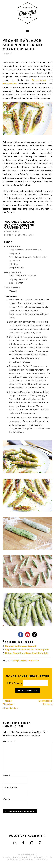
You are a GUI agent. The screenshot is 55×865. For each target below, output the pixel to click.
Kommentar (9, 741)
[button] (20, 634)
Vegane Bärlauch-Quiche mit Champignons (27, 649)
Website (7, 799)
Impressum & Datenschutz (17, 857)
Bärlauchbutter (10, 83)
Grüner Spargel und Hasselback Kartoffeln (26, 653)
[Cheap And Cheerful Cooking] (27, 22)
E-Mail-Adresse (11, 787)
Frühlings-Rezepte (19, 660)
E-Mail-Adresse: (15, 682)
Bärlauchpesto (39, 80)
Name (6, 775)
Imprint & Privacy (42, 857)
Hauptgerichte (33, 660)
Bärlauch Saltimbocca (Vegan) (20, 645)
